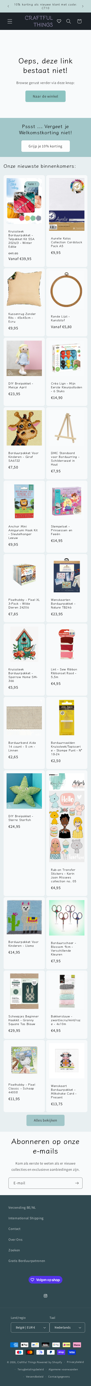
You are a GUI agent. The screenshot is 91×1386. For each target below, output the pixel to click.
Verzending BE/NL (22, 1207)
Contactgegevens (59, 1376)
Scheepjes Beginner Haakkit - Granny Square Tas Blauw (23, 1020)
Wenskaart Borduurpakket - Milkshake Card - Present (64, 1091)
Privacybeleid (75, 1362)
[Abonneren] (77, 1183)
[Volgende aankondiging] (82, 6)
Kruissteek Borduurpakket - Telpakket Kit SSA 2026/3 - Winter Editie (21, 239)
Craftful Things (26, 1362)
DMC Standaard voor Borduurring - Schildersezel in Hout (65, 458)
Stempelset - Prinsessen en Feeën (61, 530)
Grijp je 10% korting (45, 146)
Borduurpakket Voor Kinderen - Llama (23, 944)
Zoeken (14, 1250)
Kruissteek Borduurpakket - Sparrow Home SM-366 (23, 675)
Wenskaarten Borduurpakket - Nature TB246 (63, 603)
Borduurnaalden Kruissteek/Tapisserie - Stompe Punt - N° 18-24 (66, 748)
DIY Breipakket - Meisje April (20, 385)
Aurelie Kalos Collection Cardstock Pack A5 (66, 242)
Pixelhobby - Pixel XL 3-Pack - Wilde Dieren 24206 (24, 603)
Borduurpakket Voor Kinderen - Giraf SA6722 (23, 457)
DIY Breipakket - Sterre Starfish (20, 818)
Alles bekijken (45, 1120)
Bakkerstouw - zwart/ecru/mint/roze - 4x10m (66, 1020)
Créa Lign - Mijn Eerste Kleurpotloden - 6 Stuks (66, 387)
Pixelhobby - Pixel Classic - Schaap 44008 (21, 1088)
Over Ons (15, 1239)
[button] (9, 21)
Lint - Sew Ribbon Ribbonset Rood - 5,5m (64, 673)
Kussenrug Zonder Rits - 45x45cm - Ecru (22, 317)
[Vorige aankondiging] (8, 6)
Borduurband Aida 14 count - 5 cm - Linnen (22, 746)
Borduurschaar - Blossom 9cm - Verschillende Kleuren (63, 949)
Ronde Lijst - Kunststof (60, 318)
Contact (14, 1229)
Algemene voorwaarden (63, 1369)
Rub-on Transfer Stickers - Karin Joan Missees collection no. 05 (63, 875)
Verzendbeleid (35, 1376)
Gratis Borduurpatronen (26, 1261)
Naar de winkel (45, 96)
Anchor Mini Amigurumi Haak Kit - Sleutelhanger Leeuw (22, 532)
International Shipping (26, 1218)
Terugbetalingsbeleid (31, 1369)
